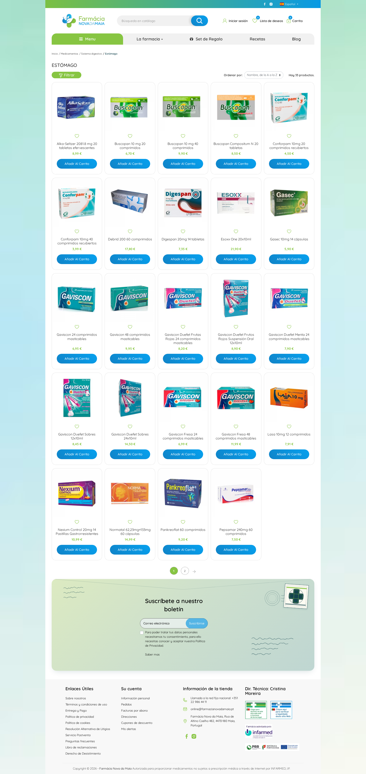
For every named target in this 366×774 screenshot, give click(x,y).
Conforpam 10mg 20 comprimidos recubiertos (289, 146)
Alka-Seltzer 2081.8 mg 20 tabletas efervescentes (77, 146)
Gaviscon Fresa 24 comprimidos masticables (183, 436)
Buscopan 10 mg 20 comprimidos (130, 146)
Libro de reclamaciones (81, 747)
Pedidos (126, 704)
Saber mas (152, 654)
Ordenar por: (233, 75)
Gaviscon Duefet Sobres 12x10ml (77, 436)
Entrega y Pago (76, 710)
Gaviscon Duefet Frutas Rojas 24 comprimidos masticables (183, 339)
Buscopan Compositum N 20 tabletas (236, 146)
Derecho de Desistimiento (83, 753)
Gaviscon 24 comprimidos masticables (77, 337)
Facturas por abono (134, 710)
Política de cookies (77, 723)
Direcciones (129, 717)
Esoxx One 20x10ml (236, 239)
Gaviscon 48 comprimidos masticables (130, 337)
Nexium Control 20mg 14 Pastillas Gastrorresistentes (77, 532)
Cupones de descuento (136, 723)
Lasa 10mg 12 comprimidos (289, 434)
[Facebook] (265, 4)
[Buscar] (199, 20)
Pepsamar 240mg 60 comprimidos (236, 532)
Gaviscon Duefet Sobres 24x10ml (130, 436)
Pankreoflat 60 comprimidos (183, 530)
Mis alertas (128, 729)
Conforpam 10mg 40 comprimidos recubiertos (77, 241)
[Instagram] (271, 4)
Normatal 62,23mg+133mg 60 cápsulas (130, 532)
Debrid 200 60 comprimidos (130, 239)
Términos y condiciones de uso (86, 704)
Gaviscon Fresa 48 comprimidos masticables (236, 436)
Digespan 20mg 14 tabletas (183, 239)
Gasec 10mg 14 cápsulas (289, 239)
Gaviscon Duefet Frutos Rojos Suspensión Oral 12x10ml (236, 339)
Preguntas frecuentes (80, 741)
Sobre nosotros (75, 698)
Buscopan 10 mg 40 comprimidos (183, 146)
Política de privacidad (79, 717)
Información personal (135, 698)
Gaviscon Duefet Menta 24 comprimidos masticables (289, 337)
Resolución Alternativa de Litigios (87, 729)
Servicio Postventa (77, 735)
